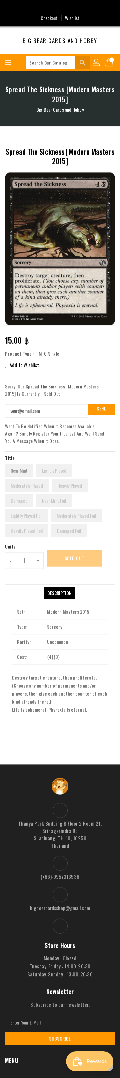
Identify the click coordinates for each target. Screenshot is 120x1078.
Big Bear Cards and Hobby (60, 40)
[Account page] (96, 62)
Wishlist (72, 17)
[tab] (59, 593)
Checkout (49, 17)
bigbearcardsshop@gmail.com (60, 908)
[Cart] (110, 62)
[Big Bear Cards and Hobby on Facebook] (60, 8)
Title (10, 457)
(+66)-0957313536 (60, 876)
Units (10, 546)
